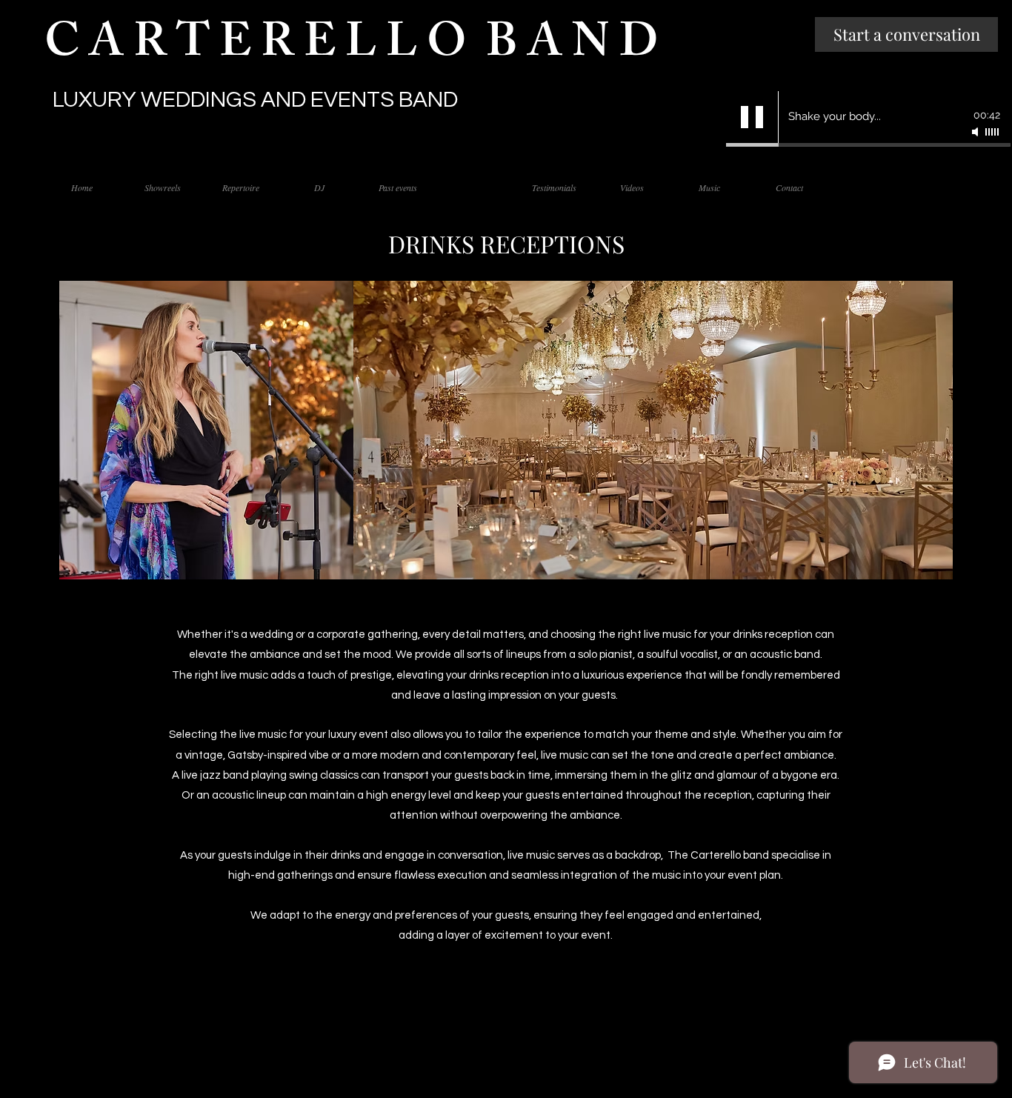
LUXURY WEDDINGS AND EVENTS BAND (255, 99)
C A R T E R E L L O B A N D (356, 47)
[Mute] (976, 131)
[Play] (752, 117)
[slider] (992, 132)
